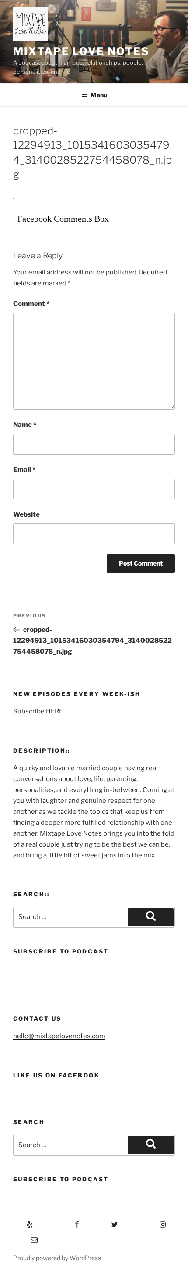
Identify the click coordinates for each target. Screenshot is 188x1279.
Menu (99, 95)
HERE (54, 711)
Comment (31, 304)
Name (24, 425)
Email (24, 469)
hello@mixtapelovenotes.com (59, 1036)
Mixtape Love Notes (81, 51)
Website (26, 514)
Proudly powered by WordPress (57, 1258)
